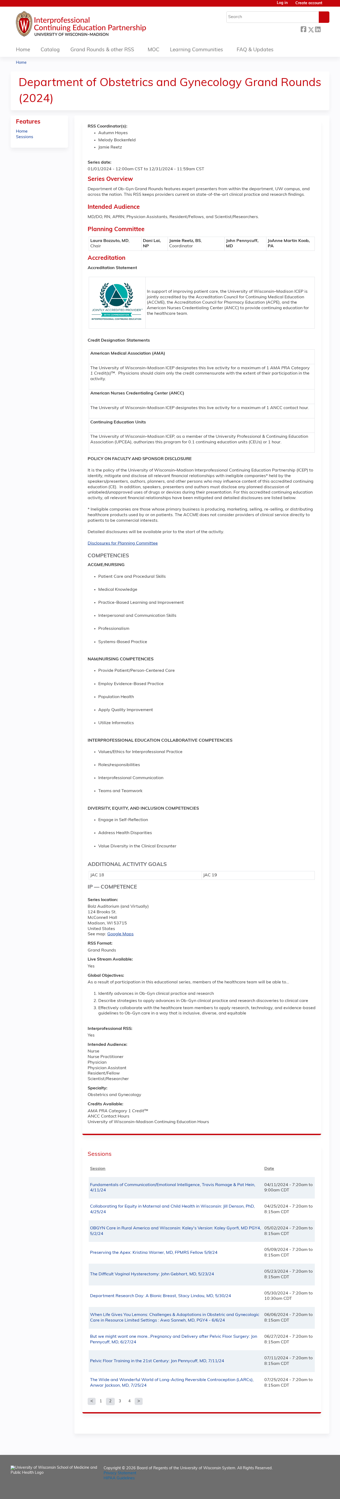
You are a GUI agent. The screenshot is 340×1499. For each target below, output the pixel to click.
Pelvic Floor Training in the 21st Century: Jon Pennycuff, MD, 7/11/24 (157, 1361)
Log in (282, 3)
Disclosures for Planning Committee (123, 543)
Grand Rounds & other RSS (102, 50)
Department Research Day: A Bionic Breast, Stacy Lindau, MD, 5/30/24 (160, 1296)
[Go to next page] (139, 1401)
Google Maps (120, 934)
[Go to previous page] (92, 1401)
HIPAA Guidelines (119, 1478)
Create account (308, 3)
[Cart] (327, 5)
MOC (153, 50)
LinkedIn (317, 29)
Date (269, 1169)
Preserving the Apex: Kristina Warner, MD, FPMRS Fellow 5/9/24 (154, 1253)
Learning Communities (196, 50)
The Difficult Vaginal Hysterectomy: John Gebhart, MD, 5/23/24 (152, 1274)
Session (97, 1169)
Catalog (50, 50)
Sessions (24, 137)
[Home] (97, 25)
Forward (325, 29)
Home (23, 50)
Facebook (303, 29)
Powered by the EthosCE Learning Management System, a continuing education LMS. (310, 1490)
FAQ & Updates (255, 50)
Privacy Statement (120, 1473)
